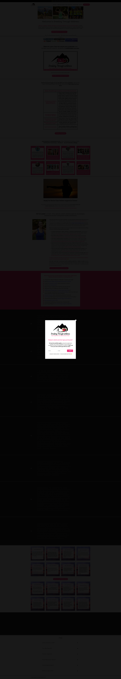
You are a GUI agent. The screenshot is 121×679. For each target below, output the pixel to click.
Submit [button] (70, 350)
